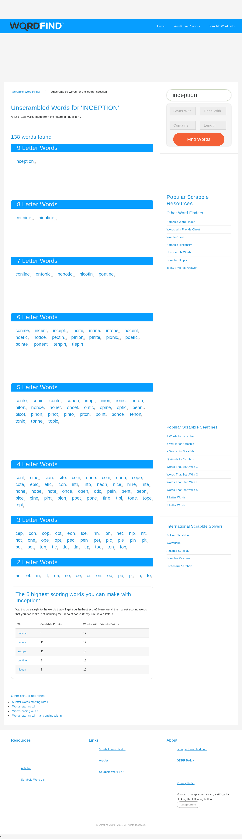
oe (78, 575)
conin (38, 400)
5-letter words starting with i (30, 701)
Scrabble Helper (177, 260)
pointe (22, 344)
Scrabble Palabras (178, 558)
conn (121, 477)
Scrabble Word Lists (222, 26)
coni (106, 477)
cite (62, 477)
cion (48, 477)
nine (131, 484)
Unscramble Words (179, 252)
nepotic (65, 274)
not (19, 540)
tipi (119, 498)
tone (132, 498)
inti (75, 484)
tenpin (60, 344)
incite (77, 330)
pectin (58, 337)
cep (19, 533)
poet (76, 498)
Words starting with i (25, 706)
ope (45, 540)
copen (73, 400)
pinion (77, 337)
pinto (69, 414)
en (18, 575)
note (51, 491)
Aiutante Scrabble (178, 550)
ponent (41, 344)
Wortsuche (174, 542)
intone (112, 330)
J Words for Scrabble (180, 436)
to (149, 575)
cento (21, 400)
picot (20, 414)
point (101, 414)
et (28, 575)
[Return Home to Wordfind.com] (36, 30)
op (109, 575)
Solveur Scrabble (178, 535)
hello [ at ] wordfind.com (192, 749)
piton (85, 414)
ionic (121, 400)
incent (41, 330)
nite (145, 484)
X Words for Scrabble (180, 451)
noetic (22, 337)
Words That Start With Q (182, 474)
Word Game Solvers (187, 26)
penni (138, 407)
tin (76, 546)
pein (111, 491)
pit (144, 540)
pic (109, 540)
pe (120, 575)
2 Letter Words (176, 497)
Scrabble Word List (33, 779)
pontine (106, 274)
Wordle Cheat (175, 237)
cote (20, 484)
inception (25, 161)
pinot (53, 414)
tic (54, 546)
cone (91, 477)
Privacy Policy (186, 783)
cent (20, 477)
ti (140, 575)
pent (126, 491)
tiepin (77, 344)
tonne (37, 421)
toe (98, 546)
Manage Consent (188, 805)
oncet (72, 407)
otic (97, 491)
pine (34, 498)
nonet (55, 407)
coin (76, 477)
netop (137, 400)
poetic (131, 337)
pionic (112, 337)
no (67, 575)
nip (132, 533)
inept (90, 400)
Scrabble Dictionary (179, 244)
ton (110, 546)
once (67, 491)
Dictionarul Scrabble (179, 566)
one (31, 540)
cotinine (23, 217)
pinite (94, 337)
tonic (20, 421)
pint (48, 498)
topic (53, 421)
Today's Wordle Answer (182, 267)
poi (19, 546)
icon (61, 484)
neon (102, 484)
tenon (135, 414)
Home (161, 26)
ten (43, 546)
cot (58, 533)
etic (48, 484)
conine (22, 330)
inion (105, 400)
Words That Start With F (182, 482)
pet (97, 540)
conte (55, 400)
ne (56, 575)
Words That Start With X (182, 489)
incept (59, 330)
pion (61, 498)
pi (131, 575)
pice (20, 498)
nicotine (46, 217)
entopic (43, 274)
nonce (37, 407)
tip (86, 546)
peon (142, 491)
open (83, 491)
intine (94, 330)
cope (137, 477)
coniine (23, 274)
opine (105, 407)
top (123, 546)
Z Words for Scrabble (180, 443)
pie (121, 540)
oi (88, 575)
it (47, 575)
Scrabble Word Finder (181, 221)
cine (34, 477)
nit (143, 533)
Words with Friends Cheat (183, 229)
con (32, 533)
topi (19, 504)
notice (40, 337)
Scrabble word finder (112, 749)
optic (122, 407)
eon (71, 533)
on (98, 575)
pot (30, 546)
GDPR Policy (185, 760)
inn (96, 533)
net (119, 533)
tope (147, 498)
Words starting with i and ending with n (37, 715)
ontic (89, 407)
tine (106, 498)
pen (84, 540)
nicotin (86, 274)
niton (21, 407)
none (21, 491)
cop (45, 533)
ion (108, 533)
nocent (131, 330)
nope (36, 491)
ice (84, 533)
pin (133, 540)
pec (70, 540)
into (87, 484)
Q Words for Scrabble (181, 459)
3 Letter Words (176, 505)
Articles (26, 768)
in (38, 575)
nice (117, 484)
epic (34, 484)
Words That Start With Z (182, 466)
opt (58, 540)
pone (92, 498)
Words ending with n (25, 711)
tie (65, 546)
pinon (36, 414)
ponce (118, 414)
